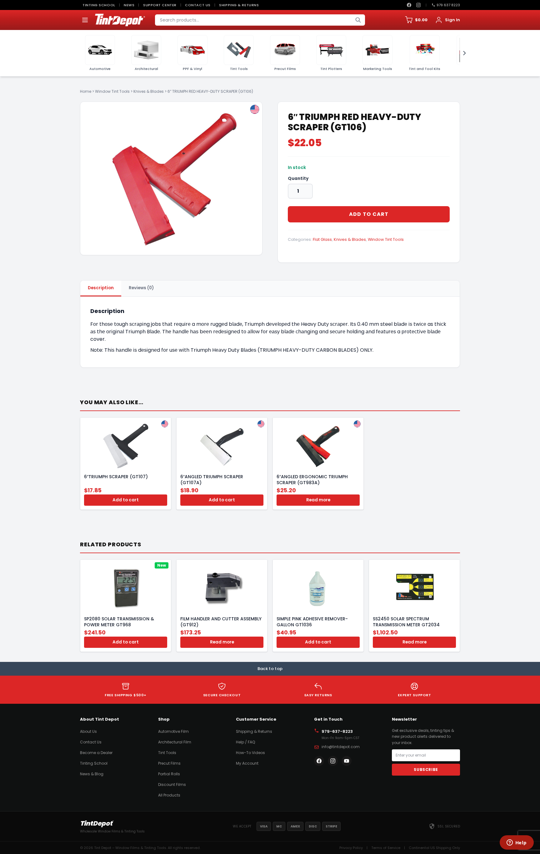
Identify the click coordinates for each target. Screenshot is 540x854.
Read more (318, 500)
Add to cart (369, 214)
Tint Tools (167, 752)
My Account (247, 763)
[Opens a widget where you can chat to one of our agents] (516, 843)
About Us (88, 731)
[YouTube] (347, 761)
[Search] (358, 20)
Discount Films (172, 784)
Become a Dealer (96, 752)
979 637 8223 (448, 4)
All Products (169, 795)
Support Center (160, 4)
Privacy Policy (351, 847)
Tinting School (98, 4)
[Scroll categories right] (462, 53)
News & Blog (91, 774)
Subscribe (426, 769)
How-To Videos (250, 752)
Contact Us (198, 4)
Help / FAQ (245, 742)
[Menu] (85, 20)
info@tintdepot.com (341, 746)
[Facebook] (409, 5)
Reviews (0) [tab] (141, 288)
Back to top (270, 669)
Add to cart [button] (125, 500)
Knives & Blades (148, 91)
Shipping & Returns (239, 4)
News (129, 4)
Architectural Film (174, 742)
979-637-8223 (337, 731)
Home (85, 91)
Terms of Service (385, 847)
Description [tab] (101, 288)
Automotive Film (173, 731)
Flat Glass (322, 239)
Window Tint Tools (112, 91)
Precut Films (169, 763)
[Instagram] (418, 5)
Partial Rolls (169, 774)
